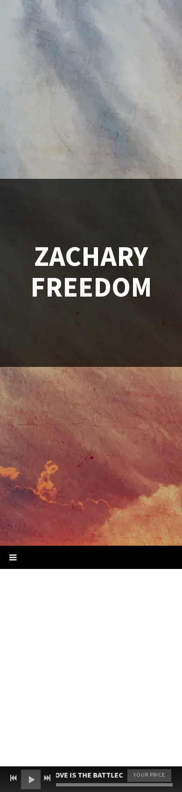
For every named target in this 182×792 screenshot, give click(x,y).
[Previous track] (13, 778)
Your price (149, 775)
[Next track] (47, 778)
